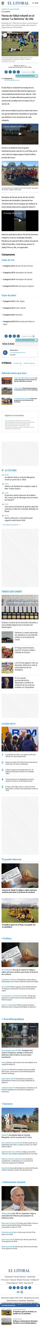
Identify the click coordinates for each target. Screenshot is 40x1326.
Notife (21, 1283)
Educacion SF (28, 1283)
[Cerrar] (36, 76)
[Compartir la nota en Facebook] (6, 72)
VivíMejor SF (34, 1280)
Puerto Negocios (12, 1283)
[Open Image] (5, 35)
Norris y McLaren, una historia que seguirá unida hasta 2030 (19, 518)
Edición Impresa (29, 363)
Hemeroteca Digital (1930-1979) (12, 1298)
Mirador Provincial (23, 1280)
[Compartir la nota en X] (10, 72)
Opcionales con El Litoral (21, 1303)
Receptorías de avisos (31, 1298)
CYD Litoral (5, 1280)
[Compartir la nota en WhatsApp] (14, 72)
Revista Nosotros (20, 1277)
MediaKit (35, 1303)
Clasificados (31, 1277)
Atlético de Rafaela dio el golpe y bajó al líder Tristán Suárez (21, 486)
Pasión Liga (18, 363)
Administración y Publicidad (16, 1300)
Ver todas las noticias (10, 525)
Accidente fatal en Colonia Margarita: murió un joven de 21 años (20, 477)
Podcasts (13, 1280)
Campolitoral (9, 1277)
